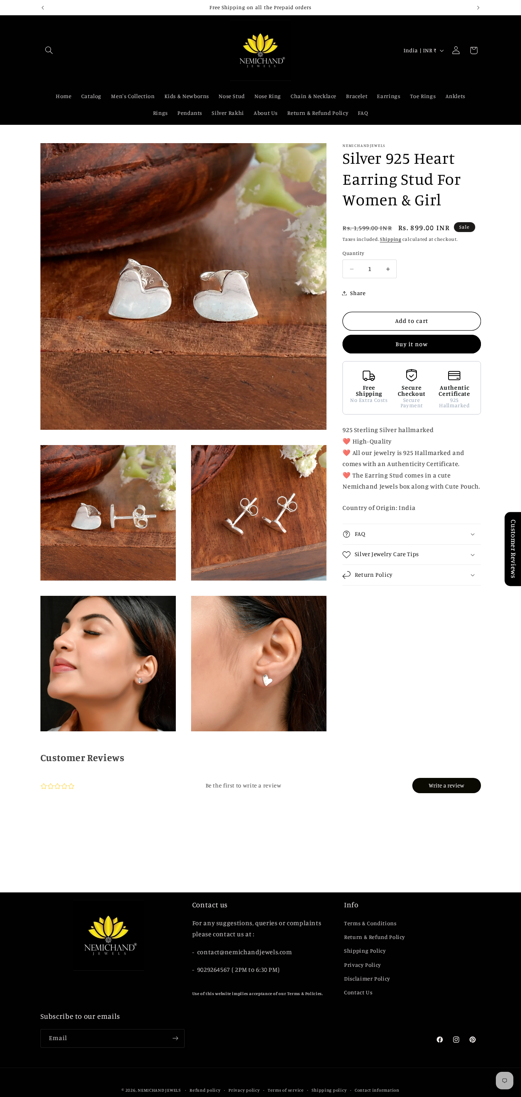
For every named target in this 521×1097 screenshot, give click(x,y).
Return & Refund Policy (374, 937)
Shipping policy (329, 1089)
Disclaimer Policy (367, 978)
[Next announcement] (478, 7)
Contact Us (358, 992)
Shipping (390, 239)
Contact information (377, 1089)
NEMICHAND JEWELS (160, 1089)
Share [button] (357, 293)
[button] (49, 50)
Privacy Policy (362, 964)
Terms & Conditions (370, 923)
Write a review (446, 785)
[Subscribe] (175, 1038)
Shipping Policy (365, 950)
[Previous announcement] (42, 7)
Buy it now (412, 344)
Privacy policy (244, 1089)
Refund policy (205, 1089)
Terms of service (286, 1089)
